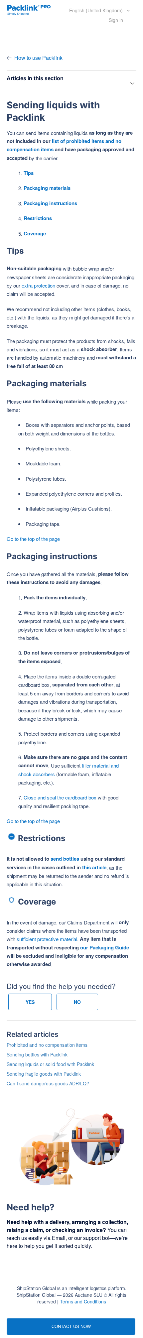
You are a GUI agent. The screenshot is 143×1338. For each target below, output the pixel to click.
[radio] (30, 1002)
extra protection (38, 285)
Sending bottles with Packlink (37, 1054)
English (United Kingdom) (96, 10)
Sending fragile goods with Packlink (44, 1073)
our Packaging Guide (104, 947)
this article (94, 867)
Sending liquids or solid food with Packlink (50, 1064)
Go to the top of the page (33, 538)
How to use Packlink (38, 57)
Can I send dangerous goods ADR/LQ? (48, 1083)
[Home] (29, 9)
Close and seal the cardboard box (60, 797)
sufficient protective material (47, 938)
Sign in (116, 20)
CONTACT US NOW (71, 1326)
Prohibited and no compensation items (47, 1044)
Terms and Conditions (83, 1301)
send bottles (65, 858)
